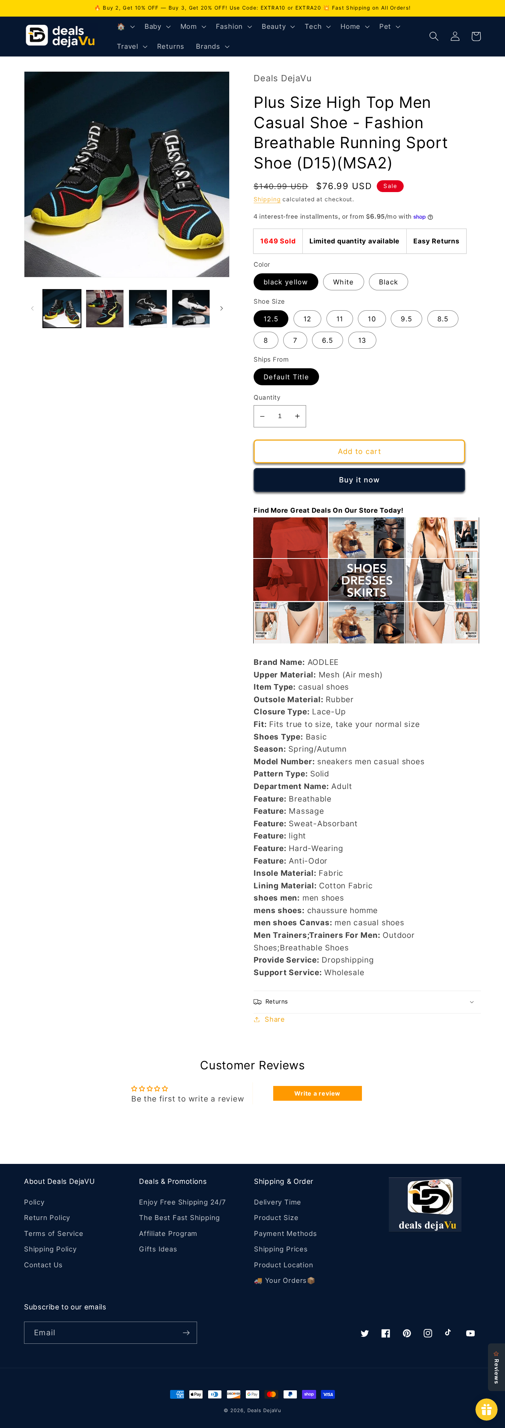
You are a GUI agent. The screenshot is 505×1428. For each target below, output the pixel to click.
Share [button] (275, 1019)
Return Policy (47, 1217)
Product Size (276, 1217)
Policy (34, 1202)
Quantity (267, 397)
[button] (125, 27)
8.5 (443, 319)
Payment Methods (285, 1233)
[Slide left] (32, 308)
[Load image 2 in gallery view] (105, 309)
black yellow (286, 282)
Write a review (317, 1093)
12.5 (271, 319)
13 (362, 340)
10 (372, 319)
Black (389, 282)
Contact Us (43, 1265)
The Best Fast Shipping (179, 1217)
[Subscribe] (186, 1333)
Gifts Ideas (158, 1249)
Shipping (267, 199)
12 (308, 319)
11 (339, 319)
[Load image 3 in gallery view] (148, 309)
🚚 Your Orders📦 (285, 1280)
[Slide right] (221, 308)
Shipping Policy (50, 1249)
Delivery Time (277, 1202)
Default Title (286, 377)
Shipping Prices (281, 1249)
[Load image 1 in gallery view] (62, 309)
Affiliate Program (168, 1233)
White (343, 282)
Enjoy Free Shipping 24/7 (182, 1202)
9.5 (406, 319)
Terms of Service (53, 1233)
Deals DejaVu (264, 1410)
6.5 (327, 340)
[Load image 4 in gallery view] (191, 309)
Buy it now (359, 479)
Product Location (283, 1265)
